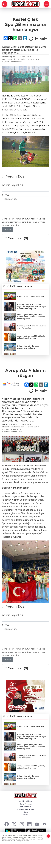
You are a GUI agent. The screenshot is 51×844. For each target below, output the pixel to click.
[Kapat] (48, 836)
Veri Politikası (25, 807)
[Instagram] (21, 824)
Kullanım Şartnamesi (25, 809)
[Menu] (46, 4)
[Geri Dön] (4, 4)
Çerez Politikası (26, 804)
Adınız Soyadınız (12, 185)
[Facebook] (6, 824)
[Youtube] (37, 824)
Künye (25, 812)
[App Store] (36, 831)
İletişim (25, 815)
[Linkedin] (29, 824)
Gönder (8, 229)
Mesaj (6, 195)
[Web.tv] (44, 824)
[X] (14, 824)
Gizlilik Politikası (25, 801)
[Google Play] (15, 831)
